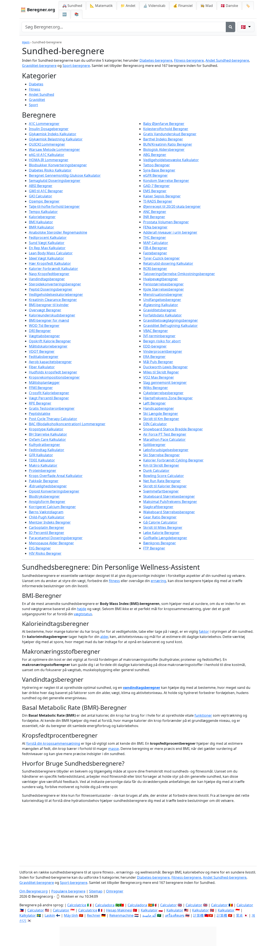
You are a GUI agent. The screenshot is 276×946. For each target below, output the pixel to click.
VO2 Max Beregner (158, 377)
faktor (204, 631)
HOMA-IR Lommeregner (48, 159)
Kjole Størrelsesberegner (163, 289)
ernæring (158, 580)
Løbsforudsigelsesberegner (165, 449)
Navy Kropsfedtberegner (49, 273)
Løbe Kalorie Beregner (161, 532)
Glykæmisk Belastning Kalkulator (56, 139)
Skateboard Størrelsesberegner (169, 496)
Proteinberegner (42, 470)
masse (113, 748)
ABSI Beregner (40, 185)
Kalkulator (149, 910)
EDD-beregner (155, 346)
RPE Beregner (40, 403)
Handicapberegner (158, 408)
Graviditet (37, 99)
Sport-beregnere (76, 65)
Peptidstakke (39, 413)
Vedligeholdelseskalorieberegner (56, 294)
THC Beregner (154, 237)
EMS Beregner (154, 191)
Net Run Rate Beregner (162, 481)
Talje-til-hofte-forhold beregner (54, 206)
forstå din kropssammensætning (53, 743)
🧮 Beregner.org (37, 10)
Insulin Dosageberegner (49, 128)
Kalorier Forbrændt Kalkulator (53, 268)
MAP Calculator (155, 242)
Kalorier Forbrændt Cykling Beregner (173, 460)
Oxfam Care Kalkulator (47, 439)
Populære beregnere (68, 891)
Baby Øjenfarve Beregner (163, 123)
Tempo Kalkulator (43, 211)
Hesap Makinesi (119, 910)
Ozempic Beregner (44, 201)
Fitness (34, 89)
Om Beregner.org (33, 891)
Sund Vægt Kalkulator (46, 242)
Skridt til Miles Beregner (162, 527)
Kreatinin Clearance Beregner (53, 299)
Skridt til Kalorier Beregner (165, 486)
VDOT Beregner (42, 351)
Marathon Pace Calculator (164, 439)
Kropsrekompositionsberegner (54, 377)
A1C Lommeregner (44, 123)
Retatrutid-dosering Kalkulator (168, 263)
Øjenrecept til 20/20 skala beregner (172, 206)
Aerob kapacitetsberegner (50, 361)
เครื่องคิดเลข (174, 915)
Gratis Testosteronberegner (52, 408)
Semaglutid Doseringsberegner (54, 180)
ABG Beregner (154, 154)
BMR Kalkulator (41, 227)
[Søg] (230, 27)
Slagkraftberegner (158, 506)
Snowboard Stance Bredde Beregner (173, 429)
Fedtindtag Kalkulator (46, 449)
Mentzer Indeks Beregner (50, 522)
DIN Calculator (155, 424)
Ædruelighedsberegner (48, 486)
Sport (33, 104)
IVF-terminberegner (159, 336)
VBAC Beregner (155, 330)
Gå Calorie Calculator (160, 522)
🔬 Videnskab (154, 5)
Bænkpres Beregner (159, 543)
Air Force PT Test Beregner (164, 434)
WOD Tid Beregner (44, 325)
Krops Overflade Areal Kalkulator (56, 475)
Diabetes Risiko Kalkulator (50, 170)
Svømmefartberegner (161, 491)
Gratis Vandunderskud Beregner (169, 134)
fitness (114, 580)
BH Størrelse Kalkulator (48, 434)
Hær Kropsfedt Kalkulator (50, 263)
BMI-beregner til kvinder (49, 304)
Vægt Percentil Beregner (49, 398)
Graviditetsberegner (159, 310)
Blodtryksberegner (44, 496)
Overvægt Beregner (45, 310)
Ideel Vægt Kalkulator (46, 258)
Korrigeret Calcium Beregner (52, 506)
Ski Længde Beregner (160, 413)
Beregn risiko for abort (162, 341)
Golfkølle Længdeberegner (165, 537)
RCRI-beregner (155, 268)
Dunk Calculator (156, 470)
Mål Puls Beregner (158, 361)
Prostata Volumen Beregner (166, 222)
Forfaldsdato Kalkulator (162, 315)
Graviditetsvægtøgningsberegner (170, 320)
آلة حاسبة (149, 915)
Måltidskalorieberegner (48, 346)
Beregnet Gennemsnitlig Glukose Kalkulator (65, 175)
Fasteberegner (155, 253)
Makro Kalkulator (43, 465)
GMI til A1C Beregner (46, 191)
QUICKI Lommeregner (47, 144)
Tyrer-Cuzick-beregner (161, 258)
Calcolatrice (76, 905)
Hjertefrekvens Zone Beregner (168, 398)
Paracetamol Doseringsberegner (56, 537)
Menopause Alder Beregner (51, 543)
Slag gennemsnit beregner (165, 382)
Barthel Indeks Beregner (163, 139)
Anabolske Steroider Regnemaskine (58, 232)
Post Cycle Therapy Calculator (53, 418)
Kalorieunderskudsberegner (52, 315)
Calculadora (104, 905)
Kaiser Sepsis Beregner (162, 196)
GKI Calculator (40, 196)
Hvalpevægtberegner (160, 279)
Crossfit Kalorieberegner (49, 392)
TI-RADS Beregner (157, 201)
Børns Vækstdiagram (46, 512)
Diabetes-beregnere (156, 60)
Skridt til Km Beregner (161, 418)
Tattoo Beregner (156, 165)
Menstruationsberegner (163, 294)
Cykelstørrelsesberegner (163, 392)
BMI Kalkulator (41, 222)
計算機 (198, 915)
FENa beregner (155, 227)
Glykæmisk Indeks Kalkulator (52, 134)
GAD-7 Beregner (156, 185)
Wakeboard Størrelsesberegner (169, 512)
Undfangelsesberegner (162, 299)
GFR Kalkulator (41, 455)
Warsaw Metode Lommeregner (54, 149)
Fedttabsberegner (43, 356)
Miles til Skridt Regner (161, 372)
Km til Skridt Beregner (161, 465)
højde (81, 608)
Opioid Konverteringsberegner (54, 491)
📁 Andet (128, 5)
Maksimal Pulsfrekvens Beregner (170, 501)
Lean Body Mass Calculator (51, 253)
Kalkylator (27, 915)
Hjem (26, 42)
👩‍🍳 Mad (206, 5)
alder (104, 636)
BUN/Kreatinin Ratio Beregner (167, 144)
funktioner (203, 715)
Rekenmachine (121, 915)
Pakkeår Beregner (43, 481)
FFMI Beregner (41, 387)
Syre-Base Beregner (159, 170)
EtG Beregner (40, 548)
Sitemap (95, 891)
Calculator (168, 905)
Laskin (50, 915)
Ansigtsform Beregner (47, 501)
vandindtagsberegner (141, 687)
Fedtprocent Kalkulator (48, 237)
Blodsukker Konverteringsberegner (58, 165)
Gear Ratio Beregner (160, 517)
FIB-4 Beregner (155, 248)
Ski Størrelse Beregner (161, 455)
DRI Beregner (40, 330)
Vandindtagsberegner (47, 279)
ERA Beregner (154, 356)
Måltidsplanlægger (44, 382)
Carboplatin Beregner (46, 527)
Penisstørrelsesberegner (163, 284)
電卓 (239, 915)
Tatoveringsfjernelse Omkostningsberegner (179, 273)
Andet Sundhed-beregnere (227, 60)
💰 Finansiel (183, 5)
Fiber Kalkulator (42, 367)
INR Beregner (154, 216)
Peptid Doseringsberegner (50, 289)
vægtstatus (83, 614)
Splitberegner (154, 444)
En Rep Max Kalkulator (47, 248)
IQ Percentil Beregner (46, 532)
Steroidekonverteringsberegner (55, 284)
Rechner (93, 915)
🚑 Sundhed (72, 5)
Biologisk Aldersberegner (164, 149)
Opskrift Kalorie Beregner (50, 341)
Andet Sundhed (41, 94)
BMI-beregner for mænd (49, 320)
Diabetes (36, 84)
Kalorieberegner (42, 216)
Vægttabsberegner (44, 336)
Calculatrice (87, 910)
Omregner (114, 891)
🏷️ (248, 5)
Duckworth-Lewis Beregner (165, 367)
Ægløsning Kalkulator (160, 304)
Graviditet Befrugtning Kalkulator (170, 325)
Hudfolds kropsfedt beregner (53, 372)
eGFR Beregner (155, 175)
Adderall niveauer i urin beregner (170, 232)
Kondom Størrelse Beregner (166, 180)
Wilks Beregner (155, 387)
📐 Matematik (101, 5)
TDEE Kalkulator (42, 460)
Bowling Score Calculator (163, 475)
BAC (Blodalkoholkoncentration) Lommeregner (67, 424)
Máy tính (71, 915)
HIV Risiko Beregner (45, 553)
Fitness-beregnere (189, 60)
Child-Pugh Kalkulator (46, 517)
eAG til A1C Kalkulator (46, 154)
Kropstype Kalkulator (46, 429)
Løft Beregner (154, 403)
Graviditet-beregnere (39, 65)
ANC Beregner (154, 211)
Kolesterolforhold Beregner (165, 128)
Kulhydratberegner (44, 444)
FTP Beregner (154, 548)
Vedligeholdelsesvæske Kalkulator (171, 159)
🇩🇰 (229, 5)
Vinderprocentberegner (162, 351)
